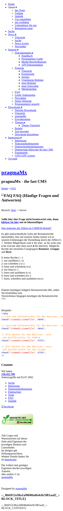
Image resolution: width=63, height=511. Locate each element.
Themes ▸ (20, 122)
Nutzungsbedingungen (27, 143)
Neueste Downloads (25, 110)
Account (12, 158)
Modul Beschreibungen (34, 61)
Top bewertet (22, 131)
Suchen (25, 77)
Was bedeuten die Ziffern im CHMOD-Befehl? (26, 228)
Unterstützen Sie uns (26, 25)
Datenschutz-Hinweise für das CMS (34, 149)
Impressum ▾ (15, 137)
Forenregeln (28, 74)
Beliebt (18, 128)
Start (13, 210)
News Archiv (22, 43)
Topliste (19, 13)
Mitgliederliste (29, 89)
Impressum (20, 140)
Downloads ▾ (15, 107)
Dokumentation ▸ (24, 52)
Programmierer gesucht (27, 104)
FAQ (17, 92)
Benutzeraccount (24, 28)
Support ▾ (13, 49)
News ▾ (12, 34)
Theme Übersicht (31, 125)
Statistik (19, 16)
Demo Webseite (23, 101)
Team (11, 395)
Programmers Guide (32, 58)
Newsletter (20, 46)
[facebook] (7, 406)
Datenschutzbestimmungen (29, 146)
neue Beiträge (29, 83)
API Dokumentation (32, 64)
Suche (11, 31)
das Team (20, 10)
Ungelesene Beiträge (33, 80)
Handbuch (27, 55)
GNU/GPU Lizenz (25, 155)
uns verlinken (22, 22)
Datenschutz (14, 392)
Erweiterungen (22, 119)
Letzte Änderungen (25, 95)
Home (11, 4)
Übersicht (20, 37)
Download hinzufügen (27, 134)
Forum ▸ (19, 68)
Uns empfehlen (23, 19)
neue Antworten (30, 86)
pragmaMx (20, 116)
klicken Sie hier (10, 222)
